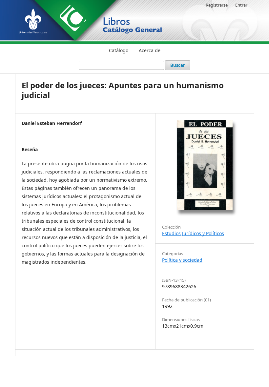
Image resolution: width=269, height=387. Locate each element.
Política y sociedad (182, 260)
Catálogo (118, 50)
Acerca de (149, 50)
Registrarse (217, 5)
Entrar (241, 5)
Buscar (177, 65)
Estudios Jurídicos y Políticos (193, 233)
